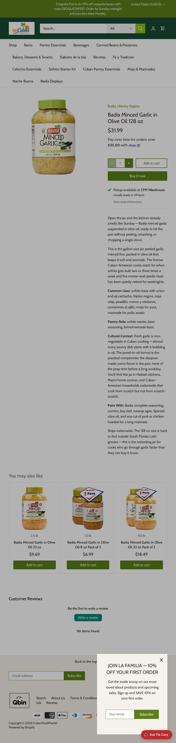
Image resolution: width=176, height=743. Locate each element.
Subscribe (146, 714)
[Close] (161, 660)
